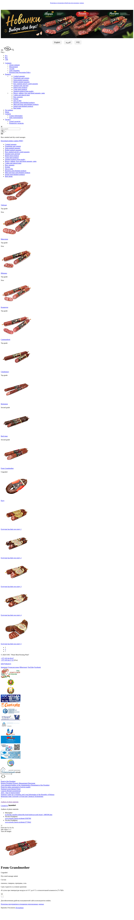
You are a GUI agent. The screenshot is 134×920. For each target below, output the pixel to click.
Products (8, 74)
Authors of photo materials (9, 802)
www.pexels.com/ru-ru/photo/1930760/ (18, 818)
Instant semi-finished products (23, 106)
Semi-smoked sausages (21, 80)
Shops (7, 112)
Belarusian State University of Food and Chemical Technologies (22, 796)
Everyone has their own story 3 (11, 586)
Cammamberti (5, 339)
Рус (6, 56)
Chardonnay (5, 372)
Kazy (2, 500)
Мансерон (4, 239)
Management (13, 67)
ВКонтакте (23, 667)
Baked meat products (20, 87)
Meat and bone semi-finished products (26, 104)
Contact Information (16, 116)
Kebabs (15, 99)
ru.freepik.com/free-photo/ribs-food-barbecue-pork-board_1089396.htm (28, 815)
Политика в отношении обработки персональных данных (67, 3)
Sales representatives (16, 117)
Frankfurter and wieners (21, 78)
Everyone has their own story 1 (11, 529)
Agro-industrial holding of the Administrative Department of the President (25, 785)
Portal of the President (8, 781)
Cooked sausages (19, 76)
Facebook (37, 667)
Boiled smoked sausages (21, 82)
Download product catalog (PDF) (12, 141)
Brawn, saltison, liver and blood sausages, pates (29, 93)
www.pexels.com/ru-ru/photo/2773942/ (18, 822)
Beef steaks (17, 108)
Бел (6, 57)
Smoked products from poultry (23, 91)
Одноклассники (13, 667)
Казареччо (4, 307)
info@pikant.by (6, 664)
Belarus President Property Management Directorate (18, 783)
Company (8, 63)
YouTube (31, 667)
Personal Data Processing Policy (20, 72)
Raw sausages (18, 97)
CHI (6, 59)
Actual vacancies (14, 121)
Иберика (4, 273)
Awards (11, 69)
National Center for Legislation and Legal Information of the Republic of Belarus (27, 794)
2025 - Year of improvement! (10, 793)
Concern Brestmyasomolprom (11, 791)
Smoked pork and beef (20, 85)
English (57, 42)
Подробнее (20, 908)
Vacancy (8, 119)
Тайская (4, 205)
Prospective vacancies (16, 123)
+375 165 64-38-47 (7, 658)
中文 (78, 42)
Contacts (8, 114)
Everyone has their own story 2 (11, 558)
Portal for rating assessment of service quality (16, 787)
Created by (4, 806)
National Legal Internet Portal (10, 789)
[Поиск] (2, 131)
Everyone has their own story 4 (11, 615)
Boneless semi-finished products (24, 102)
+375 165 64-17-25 (7, 660)
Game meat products (20, 89)
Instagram (4, 667)
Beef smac (4, 436)
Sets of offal (17, 101)
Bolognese (4, 404)
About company (14, 65)
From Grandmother (7, 468)
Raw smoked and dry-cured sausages (25, 84)
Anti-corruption (14, 70)
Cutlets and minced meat (21, 95)
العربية (68, 42)
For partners (9, 110)
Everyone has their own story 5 (11, 644)
